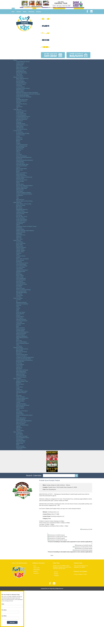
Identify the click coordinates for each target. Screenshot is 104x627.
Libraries (18, 167)
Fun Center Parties (20, 267)
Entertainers (19, 261)
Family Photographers (21, 115)
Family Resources (17, 109)
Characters (18, 253)
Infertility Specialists (20, 222)
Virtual (17, 344)
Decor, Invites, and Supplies (22, 258)
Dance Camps (19, 65)
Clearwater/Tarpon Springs (59, 8)
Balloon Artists (19, 244)
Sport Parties (19, 294)
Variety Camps (19, 75)
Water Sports (19, 427)
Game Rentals (19, 268)
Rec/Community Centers (21, 180)
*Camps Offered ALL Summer (23, 61)
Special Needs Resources (22, 125)
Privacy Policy (36, 569)
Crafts (17, 309)
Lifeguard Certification (21, 403)
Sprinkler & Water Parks (21, 188)
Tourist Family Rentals (21, 375)
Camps (15, 60)
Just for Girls (19, 322)
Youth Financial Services (21, 129)
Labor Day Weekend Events (22, 437)
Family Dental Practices (21, 219)
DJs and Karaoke (20, 260)
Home (13, 11)
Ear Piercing (19, 363)
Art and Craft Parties (20, 243)
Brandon (34, 8)
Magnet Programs (20, 89)
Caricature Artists (20, 249)
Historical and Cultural (21, 319)
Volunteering (19, 346)
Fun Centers (19, 154)
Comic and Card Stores (21, 356)
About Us (35, 571)
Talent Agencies (19, 127)
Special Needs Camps (21, 71)
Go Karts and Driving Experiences (23, 157)
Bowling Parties (19, 246)
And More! (56, 575)
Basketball (18, 382)
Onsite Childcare (20, 91)
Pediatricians (19, 233)
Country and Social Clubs (22, 144)
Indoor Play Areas (20, 163)
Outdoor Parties (19, 277)
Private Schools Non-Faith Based (23, 96)
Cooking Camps (19, 64)
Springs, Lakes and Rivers (22, 187)
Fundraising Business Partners (23, 116)
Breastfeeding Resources (22, 209)
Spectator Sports (20, 184)
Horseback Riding (20, 401)
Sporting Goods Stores (21, 372)
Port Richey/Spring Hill (79, 8)
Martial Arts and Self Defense (22, 405)
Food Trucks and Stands (21, 265)
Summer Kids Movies (21, 447)
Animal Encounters (20, 134)
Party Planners (19, 281)
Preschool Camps (20, 70)
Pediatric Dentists (20, 229)
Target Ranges (19, 191)
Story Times (19, 340)
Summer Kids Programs (21, 342)
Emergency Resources (21, 111)
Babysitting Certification (21, 302)
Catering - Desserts (20, 250)
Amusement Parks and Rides (22, 133)
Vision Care (18, 237)
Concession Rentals (20, 256)
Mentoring (18, 325)
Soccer (17, 416)
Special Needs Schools (21, 101)
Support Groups (19, 126)
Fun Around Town (17, 130)
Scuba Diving (19, 412)
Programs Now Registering (22, 332)
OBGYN (18, 225)
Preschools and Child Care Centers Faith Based (27, 92)
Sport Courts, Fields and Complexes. (24, 185)
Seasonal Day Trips (20, 442)
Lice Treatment (19, 223)
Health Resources (17, 202)
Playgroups (18, 122)
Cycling (18, 388)
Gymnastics (19, 395)
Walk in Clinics (19, 239)
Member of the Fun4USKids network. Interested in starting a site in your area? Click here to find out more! (62, 567)
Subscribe (12, 622)
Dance (17, 311)
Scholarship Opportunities (22, 99)
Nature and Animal (20, 327)
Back (52, 555)
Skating (18, 182)
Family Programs (20, 316)
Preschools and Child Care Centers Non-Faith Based (28, 94)
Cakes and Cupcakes (21, 247)
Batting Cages (19, 139)
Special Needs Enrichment (22, 337)
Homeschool (19, 85)
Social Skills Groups (20, 123)
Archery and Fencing (21, 380)
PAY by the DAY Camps (21, 68)
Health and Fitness (20, 396)
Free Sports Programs (21, 392)
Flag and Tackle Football (21, 391)
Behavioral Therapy (20, 205)
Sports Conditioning (20, 419)
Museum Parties (20, 275)
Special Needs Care (20, 234)
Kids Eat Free (19, 367)
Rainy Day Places (20, 178)
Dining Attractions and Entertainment (24, 360)
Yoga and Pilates (20, 430)
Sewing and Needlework (21, 336)
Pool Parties (19, 287)
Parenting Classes (20, 330)
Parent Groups (19, 120)
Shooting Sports (19, 413)
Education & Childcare (18, 77)
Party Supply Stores (20, 282)
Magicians (18, 273)
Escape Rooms (19, 149)
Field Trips (18, 150)
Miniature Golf (19, 170)
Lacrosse (18, 402)
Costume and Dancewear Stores (23, 358)
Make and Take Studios (21, 168)
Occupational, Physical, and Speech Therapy (26, 226)
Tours (17, 196)
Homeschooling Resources (22, 118)
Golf (17, 394)
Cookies (18, 257)
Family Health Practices (21, 220)
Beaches (18, 140)
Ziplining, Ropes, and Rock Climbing (24, 201)
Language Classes (20, 323)
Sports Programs (17, 378)
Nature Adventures (20, 174)
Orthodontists (19, 227)
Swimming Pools (20, 189)
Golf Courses (19, 158)
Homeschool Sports (20, 399)
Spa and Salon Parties (21, 291)
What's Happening (17, 432)
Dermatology (19, 215)
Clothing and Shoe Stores (22, 354)
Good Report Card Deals (21, 436)
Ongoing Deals (19, 439)
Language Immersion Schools (23, 88)
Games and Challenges (21, 156)
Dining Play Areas (20, 361)
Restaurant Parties (20, 288)
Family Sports (19, 389)
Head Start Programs (21, 84)
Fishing (18, 151)
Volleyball (18, 426)
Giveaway (38, 11)
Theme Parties (19, 295)
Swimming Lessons (20, 423)
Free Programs (19, 318)
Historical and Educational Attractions (24, 160)
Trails (17, 198)
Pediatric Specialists (20, 232)
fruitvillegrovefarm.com (53, 512)
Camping (18, 143)
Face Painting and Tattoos (22, 263)
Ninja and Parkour (20, 406)
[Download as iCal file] (86, 529)
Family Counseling (20, 218)
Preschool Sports (20, 408)
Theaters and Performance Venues (24, 194)
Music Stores (19, 368)
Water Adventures (20, 199)
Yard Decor (18, 296)
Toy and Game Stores (21, 377)
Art (17, 301)
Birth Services (19, 208)
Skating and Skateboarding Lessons (24, 415)
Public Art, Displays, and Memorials (24, 177)
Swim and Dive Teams (21, 422)
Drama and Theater (20, 312)
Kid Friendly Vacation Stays (22, 164)
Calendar (19, 11)
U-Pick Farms (19, 449)
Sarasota (56, 573)
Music (17, 326)
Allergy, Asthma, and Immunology (23, 203)
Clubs (17, 306)
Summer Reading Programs (22, 343)
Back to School (19, 434)
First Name (4, 610)
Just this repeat (63, 536)
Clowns (18, 254)
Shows (17, 444)
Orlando (56, 572)
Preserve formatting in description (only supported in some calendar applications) (70, 541)
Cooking (18, 308)
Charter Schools (19, 80)
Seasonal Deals (19, 443)
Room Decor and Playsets (22, 370)
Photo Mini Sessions (20, 440)
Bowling (18, 142)
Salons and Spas (20, 181)
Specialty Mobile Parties (21, 292)
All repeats (62, 535)
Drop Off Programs (20, 81)
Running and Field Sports (22, 411)
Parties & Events (17, 240)
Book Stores (19, 353)
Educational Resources (21, 82)
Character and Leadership (22, 303)
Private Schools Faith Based (22, 95)
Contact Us (35, 573)
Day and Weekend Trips (21, 146)
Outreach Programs (20, 329)
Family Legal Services (21, 113)
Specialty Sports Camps (21, 73)
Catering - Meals (20, 251)
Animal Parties (19, 242)
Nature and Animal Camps (22, 67)
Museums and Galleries (21, 173)
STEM (17, 339)
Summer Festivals (20, 446)
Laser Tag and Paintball (21, 165)
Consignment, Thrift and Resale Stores (25, 357)
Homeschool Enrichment (21, 320)
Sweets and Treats (20, 374)
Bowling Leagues (20, 384)
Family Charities (19, 112)
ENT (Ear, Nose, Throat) (21, 216)
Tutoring (18, 105)
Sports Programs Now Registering (23, 420)
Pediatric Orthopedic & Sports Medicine (25, 230)
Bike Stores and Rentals (21, 351)
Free (49, 518)
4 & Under (18, 299)
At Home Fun (19, 137)
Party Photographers (21, 280)
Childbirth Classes (20, 211)
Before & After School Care (22, 78)
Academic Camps (20, 63)
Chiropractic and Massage (22, 212)
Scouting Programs (20, 334)
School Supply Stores (21, 371)
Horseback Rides (20, 161)
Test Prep (18, 102)
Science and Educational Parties (23, 289)
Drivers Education (20, 313)
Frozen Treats (19, 365)
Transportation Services (21, 104)
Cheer (17, 385)
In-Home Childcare (20, 87)
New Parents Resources (21, 119)
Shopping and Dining (18, 347)
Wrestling (18, 429)
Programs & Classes (18, 298)
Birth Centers (19, 206)
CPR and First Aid (20, 213)
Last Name (4, 616)
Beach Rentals (19, 350)
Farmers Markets (20, 364)
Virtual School (19, 106)
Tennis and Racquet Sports (22, 425)
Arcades (18, 136)
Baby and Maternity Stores (22, 349)
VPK (17, 108)
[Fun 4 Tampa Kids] (24, 23)
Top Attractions (19, 195)
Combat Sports (19, 387)
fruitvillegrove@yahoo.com (57, 516)
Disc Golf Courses (20, 147)
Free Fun (18, 153)
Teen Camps (19, 74)
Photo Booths (19, 285)
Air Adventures (19, 132)
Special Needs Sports (21, 418)
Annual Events (19, 433)
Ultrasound (18, 236)
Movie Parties (19, 274)
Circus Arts (18, 305)
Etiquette (18, 315)
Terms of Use (36, 567)
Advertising (31, 11)
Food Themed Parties (21, 264)
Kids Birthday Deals (20, 271)
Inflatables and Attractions (22, 270)
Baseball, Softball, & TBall (22, 381)
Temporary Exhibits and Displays (23, 192)
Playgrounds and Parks (21, 175)
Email (2, 604)
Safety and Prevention (21, 333)
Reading (18, 98)
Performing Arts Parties (21, 284)
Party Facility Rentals (21, 278)
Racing (17, 409)
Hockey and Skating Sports (22, 398)
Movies (17, 171)
